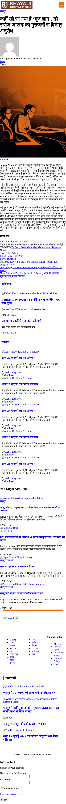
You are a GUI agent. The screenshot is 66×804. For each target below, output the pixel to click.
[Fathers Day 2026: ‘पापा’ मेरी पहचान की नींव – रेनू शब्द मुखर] (30, 293)
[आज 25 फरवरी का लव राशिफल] (20, 404)
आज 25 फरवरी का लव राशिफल (18, 410)
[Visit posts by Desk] (9, 55)
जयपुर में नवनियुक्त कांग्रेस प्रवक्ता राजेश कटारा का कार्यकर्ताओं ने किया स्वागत (31, 709)
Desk (2, 61)
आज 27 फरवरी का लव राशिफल (18, 357)
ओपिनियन (6, 284)
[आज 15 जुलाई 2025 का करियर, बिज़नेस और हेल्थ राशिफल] (18, 730)
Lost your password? (10, 794)
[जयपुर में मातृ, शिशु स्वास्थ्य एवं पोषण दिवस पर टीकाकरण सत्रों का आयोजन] (21, 498)
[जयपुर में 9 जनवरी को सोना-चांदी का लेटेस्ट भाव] (22, 584)
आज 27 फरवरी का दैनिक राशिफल (20, 384)
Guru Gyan (33, 247)
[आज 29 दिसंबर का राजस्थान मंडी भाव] (16, 557)
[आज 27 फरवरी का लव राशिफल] (20, 351)
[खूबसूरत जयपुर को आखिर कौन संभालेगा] (7, 717)
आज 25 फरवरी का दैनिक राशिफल (20, 437)
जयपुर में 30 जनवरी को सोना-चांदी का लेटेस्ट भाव (29, 692)
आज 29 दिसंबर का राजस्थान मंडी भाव (17, 566)
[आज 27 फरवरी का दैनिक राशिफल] (17, 378)
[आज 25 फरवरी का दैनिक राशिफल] (17, 431)
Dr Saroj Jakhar (19, 247)
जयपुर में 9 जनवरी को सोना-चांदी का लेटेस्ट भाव (21, 593)
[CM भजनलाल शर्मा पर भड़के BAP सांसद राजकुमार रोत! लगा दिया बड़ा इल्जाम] (9, 528)
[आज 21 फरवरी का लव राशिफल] (20, 457)
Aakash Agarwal (13, 372)
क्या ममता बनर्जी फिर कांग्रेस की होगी (21, 321)
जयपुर (3, 11)
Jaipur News (45, 247)
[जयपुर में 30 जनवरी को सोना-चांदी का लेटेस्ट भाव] (25, 686)
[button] (61, 5)
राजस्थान (4, 530)
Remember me (11, 788)
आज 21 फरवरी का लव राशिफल (18, 463)
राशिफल (5, 342)
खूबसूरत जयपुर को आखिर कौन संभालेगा (24, 724)
